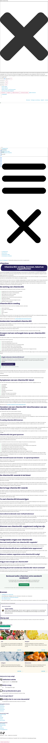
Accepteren (3, 92)
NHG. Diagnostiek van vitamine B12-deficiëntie (10, 597)
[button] (24, 36)
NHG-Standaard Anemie (6, 598)
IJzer (2, 641)
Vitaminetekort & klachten (7, 152)
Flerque (34, 738)
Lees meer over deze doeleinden (8, 90)
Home (1, 260)
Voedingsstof (5, 260)
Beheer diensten (5, 88)
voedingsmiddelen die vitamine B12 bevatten (23, 318)
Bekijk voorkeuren (15, 92)
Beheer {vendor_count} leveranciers (9, 89)
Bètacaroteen (28, 663)
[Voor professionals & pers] (1, 691)
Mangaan (27, 641)
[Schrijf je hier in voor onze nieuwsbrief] (1, 699)
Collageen (3, 663)
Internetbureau (30, 738)
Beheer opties (4, 86)
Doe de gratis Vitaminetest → (8, 364)
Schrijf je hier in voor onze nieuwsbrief (15, 699)
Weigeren (9, 92)
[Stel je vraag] (1, 685)
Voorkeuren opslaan (24, 92)
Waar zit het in (4, 149)
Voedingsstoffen (5, 148)
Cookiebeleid (4, 94)
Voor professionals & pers (11, 691)
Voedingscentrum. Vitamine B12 (7, 594)
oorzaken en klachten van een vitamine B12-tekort (16, 404)
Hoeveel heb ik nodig (5, 151)
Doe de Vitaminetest (24, 584)
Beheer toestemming (5, 742)
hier (4, 687)
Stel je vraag (6, 685)
